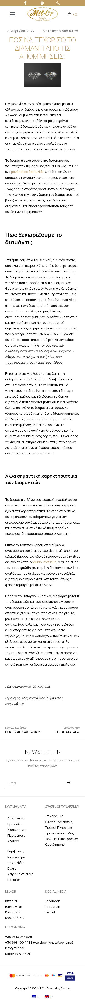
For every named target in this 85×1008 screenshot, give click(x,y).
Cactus (65, 988)
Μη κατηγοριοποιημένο (60, 31)
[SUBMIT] (68, 783)
